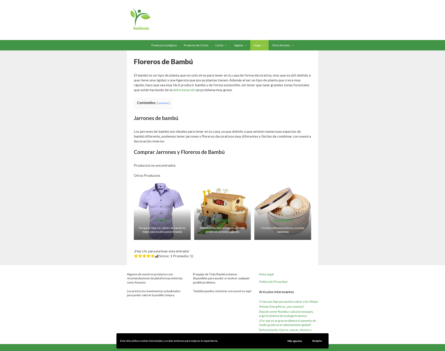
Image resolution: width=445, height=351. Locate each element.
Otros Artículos (281, 45)
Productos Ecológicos (164, 45)
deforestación (184, 90)
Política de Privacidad (273, 282)
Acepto (317, 340)
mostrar (163, 103)
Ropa (162, 219)
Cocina (219, 45)
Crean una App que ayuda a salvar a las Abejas (288, 301)
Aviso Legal (266, 274)
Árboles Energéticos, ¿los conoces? (281, 306)
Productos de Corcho (196, 45)
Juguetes (222, 219)
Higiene (238, 45)
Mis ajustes (295, 340)
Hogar (257, 45)
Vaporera (282, 219)
